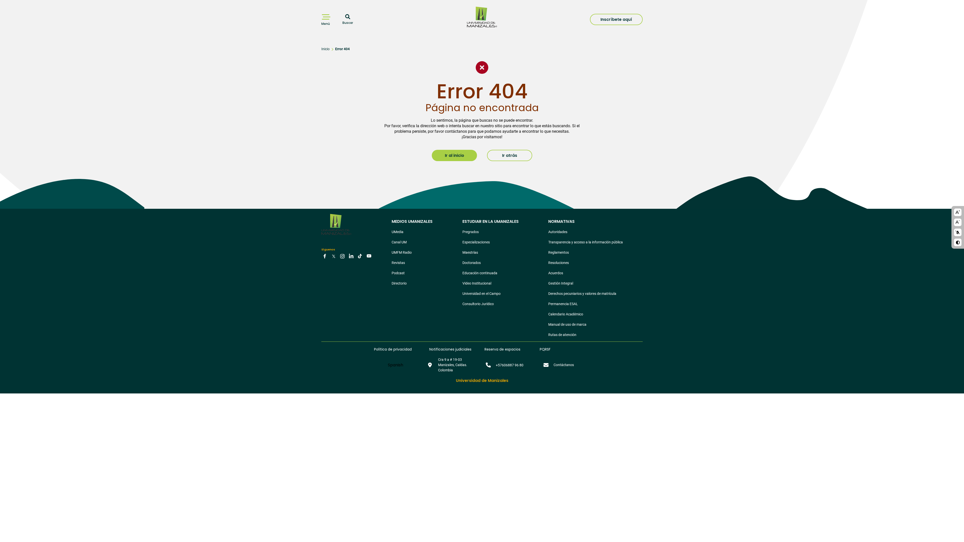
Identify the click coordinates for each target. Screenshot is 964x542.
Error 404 (342, 49)
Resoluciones (558, 263)
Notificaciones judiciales (450, 349)
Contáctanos (564, 365)
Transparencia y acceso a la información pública (585, 242)
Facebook (324, 255)
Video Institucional (476, 283)
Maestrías (470, 252)
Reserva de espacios (502, 349)
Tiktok (360, 255)
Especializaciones (476, 242)
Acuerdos (555, 273)
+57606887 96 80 (509, 365)
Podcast (398, 273)
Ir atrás (509, 155)
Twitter (333, 255)
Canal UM (399, 242)
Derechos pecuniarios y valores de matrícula (582, 294)
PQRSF (545, 349)
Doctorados (471, 263)
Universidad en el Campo (481, 294)
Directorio (399, 283)
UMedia (397, 232)
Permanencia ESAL (563, 304)
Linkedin (351, 255)
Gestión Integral (560, 283)
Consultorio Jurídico (478, 304)
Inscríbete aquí (616, 19)
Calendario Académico (565, 314)
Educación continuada (479, 273)
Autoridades (557, 232)
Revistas (398, 263)
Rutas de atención (562, 335)
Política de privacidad (393, 349)
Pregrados (470, 232)
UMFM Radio (402, 252)
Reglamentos (558, 252)
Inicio (325, 49)
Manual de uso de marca (567, 324)
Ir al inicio (454, 155)
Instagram (342, 255)
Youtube (368, 255)
